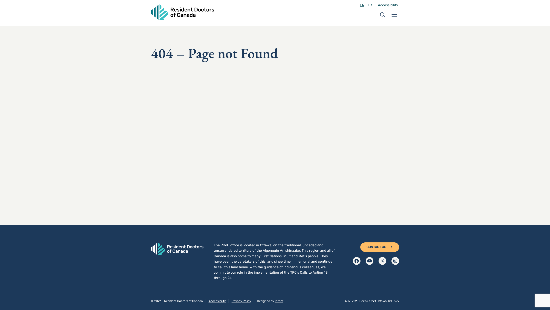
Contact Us (376, 247)
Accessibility (388, 5)
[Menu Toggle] (394, 16)
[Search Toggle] (382, 16)
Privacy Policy (241, 301)
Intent (279, 301)
